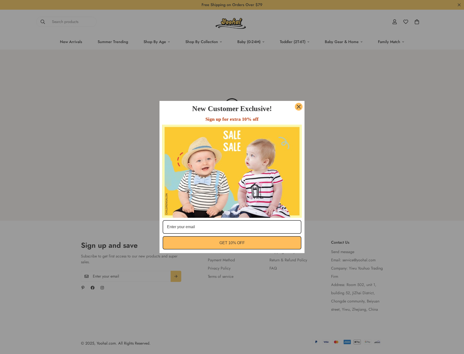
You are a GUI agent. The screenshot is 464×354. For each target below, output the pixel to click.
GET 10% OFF (232, 243)
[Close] (298, 107)
